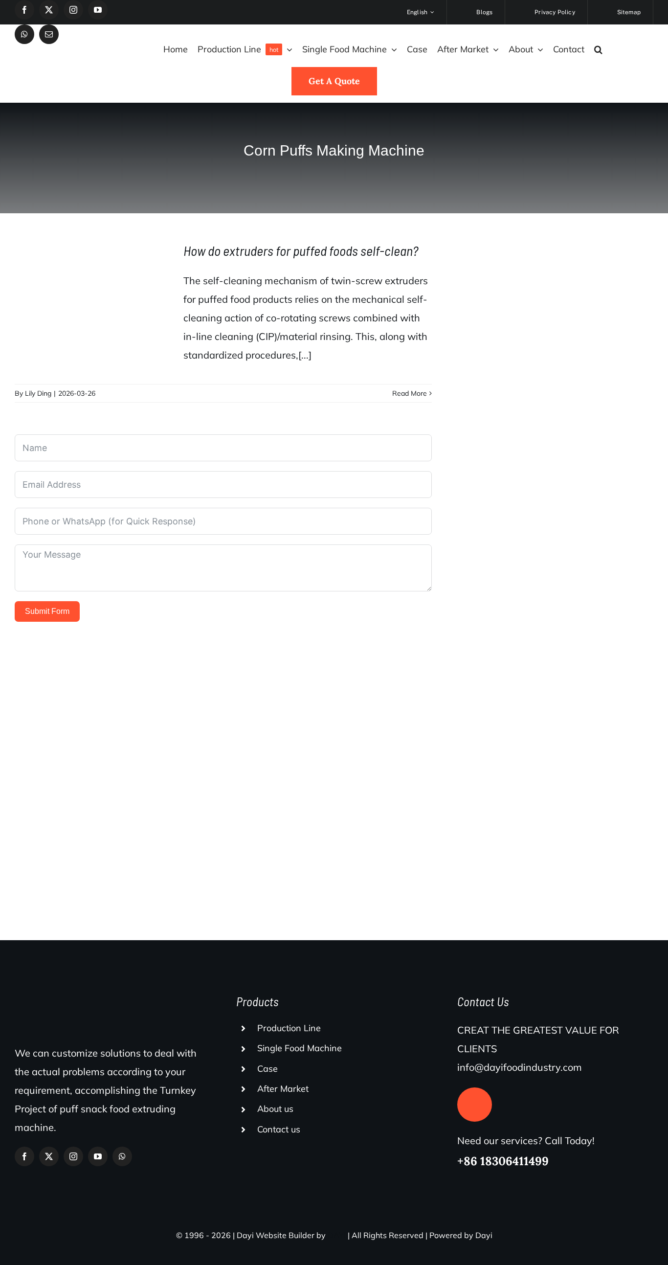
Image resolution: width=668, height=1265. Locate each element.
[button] (598, 49)
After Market (283, 1088)
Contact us (278, 1129)
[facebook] (24, 10)
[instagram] (73, 10)
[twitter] (49, 10)
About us (275, 1108)
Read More (409, 393)
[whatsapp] (24, 34)
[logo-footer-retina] (85, 994)
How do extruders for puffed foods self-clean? (300, 250)
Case (267, 1068)
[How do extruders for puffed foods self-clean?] (93, 301)
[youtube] (98, 10)
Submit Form (47, 611)
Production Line (289, 1028)
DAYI (337, 1235)
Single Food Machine (299, 1048)
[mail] (49, 34)
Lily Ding (38, 393)
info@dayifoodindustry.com (519, 1067)
